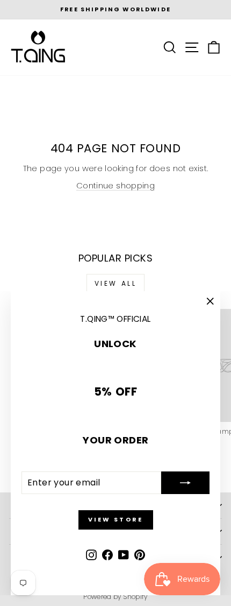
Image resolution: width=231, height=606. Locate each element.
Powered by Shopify (115, 596)
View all (116, 283)
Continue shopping (115, 185)
